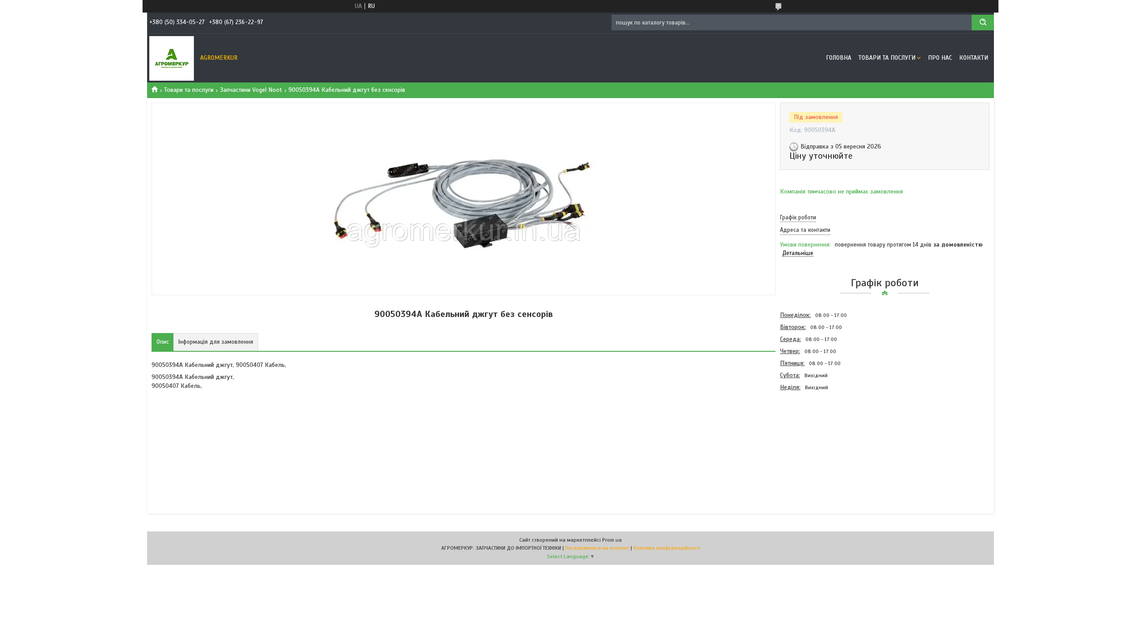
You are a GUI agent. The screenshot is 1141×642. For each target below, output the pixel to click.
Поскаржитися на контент (597, 548)
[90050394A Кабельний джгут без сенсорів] (811, 441)
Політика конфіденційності (666, 548)
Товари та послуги (886, 58)
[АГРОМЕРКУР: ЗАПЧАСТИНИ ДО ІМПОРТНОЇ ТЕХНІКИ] (171, 58)
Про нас (940, 58)
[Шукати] (983, 22)
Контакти (973, 58)
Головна (838, 58)
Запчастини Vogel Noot (251, 90)
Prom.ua (612, 540)
